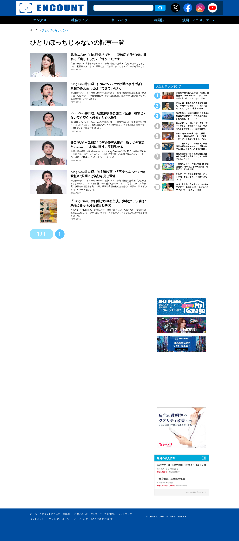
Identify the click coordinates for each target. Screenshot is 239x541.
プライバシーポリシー (60, 519)
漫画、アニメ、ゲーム (199, 19)
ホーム (33, 514)
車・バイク (119, 19)
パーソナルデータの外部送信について (93, 519)
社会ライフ (79, 19)
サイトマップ (125, 514)
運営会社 (67, 514)
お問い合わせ (81, 514)
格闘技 (159, 19)
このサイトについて (50, 514)
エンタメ (39, 19)
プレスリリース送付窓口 (103, 514)
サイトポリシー (38, 519)
